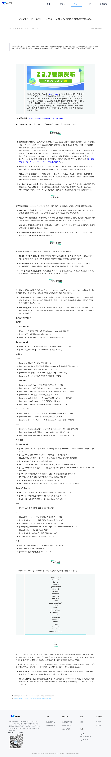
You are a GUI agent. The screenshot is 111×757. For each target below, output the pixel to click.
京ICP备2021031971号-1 (72, 753)
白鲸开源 (98, 722)
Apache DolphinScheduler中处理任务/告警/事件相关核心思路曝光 (33, 698)
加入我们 (98, 725)
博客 (81, 722)
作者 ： (23, 29)
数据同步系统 (51, 725)
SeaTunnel (53, 94)
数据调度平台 (50, 722)
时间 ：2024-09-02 (14, 29)
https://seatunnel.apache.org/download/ (46, 118)
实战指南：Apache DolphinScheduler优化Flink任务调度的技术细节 (34, 696)
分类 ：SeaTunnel (96, 29)
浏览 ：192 (35, 29)
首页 (48, 4)
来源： (27, 29)
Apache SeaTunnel (85, 740)
